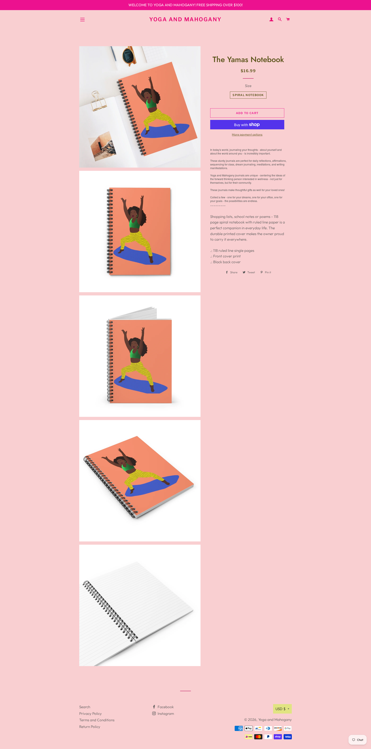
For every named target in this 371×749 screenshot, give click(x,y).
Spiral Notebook (248, 95)
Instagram (165, 713)
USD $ (280, 708)
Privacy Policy (90, 713)
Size (248, 85)
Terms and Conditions (96, 720)
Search (84, 707)
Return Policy (89, 726)
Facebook (165, 707)
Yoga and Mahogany (185, 19)
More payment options (247, 134)
